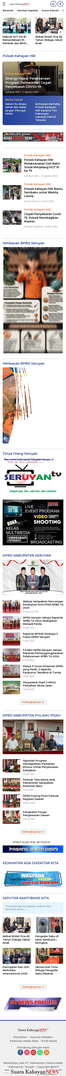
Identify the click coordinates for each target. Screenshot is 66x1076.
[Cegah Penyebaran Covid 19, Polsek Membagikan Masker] (12, 217)
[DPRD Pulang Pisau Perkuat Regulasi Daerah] (11, 801)
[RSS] (46, 1053)
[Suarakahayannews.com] (19, 4)
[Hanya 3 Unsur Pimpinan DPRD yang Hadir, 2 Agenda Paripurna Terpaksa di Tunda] (11, 671)
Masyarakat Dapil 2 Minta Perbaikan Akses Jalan (39, 684)
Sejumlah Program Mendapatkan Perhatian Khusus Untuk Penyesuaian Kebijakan (40, 765)
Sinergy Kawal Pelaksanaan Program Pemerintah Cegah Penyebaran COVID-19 (28, 83)
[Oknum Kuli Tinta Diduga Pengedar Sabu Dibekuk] (49, 956)
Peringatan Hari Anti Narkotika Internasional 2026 (16, 970)
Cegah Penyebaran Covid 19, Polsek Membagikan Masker (42, 217)
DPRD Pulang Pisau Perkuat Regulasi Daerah (41, 797)
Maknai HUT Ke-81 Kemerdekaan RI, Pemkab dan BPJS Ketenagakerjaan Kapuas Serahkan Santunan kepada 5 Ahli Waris (15, 40)
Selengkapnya (32, 702)
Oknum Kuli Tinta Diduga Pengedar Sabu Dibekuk (46, 970)
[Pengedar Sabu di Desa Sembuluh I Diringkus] (49, 925)
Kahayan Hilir (12, 91)
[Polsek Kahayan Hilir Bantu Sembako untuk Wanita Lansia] (12, 192)
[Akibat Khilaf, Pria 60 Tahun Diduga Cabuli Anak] (49, 25)
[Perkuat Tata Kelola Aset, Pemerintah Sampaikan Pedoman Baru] (11, 784)
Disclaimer (20, 1037)
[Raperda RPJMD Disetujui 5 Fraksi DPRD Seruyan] (11, 639)
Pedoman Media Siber (24, 1041)
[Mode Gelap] (53, 4)
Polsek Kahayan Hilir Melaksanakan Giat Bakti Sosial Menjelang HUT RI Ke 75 (42, 165)
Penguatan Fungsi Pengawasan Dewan (36, 813)
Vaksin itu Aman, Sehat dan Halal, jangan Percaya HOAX (16, 108)
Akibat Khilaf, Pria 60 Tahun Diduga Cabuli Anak (48, 40)
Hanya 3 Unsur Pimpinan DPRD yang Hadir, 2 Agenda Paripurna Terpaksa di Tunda (43, 669)
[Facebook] (20, 1053)
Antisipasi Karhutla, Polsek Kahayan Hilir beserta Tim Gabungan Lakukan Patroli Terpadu (47, 112)
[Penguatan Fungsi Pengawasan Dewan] (11, 817)
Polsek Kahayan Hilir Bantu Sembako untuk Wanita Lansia (43, 192)
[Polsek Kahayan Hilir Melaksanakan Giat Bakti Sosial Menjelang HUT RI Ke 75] (12, 165)
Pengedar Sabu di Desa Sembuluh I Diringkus (46, 939)
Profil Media (49, 1041)
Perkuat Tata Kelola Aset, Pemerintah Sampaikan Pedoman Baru (39, 783)
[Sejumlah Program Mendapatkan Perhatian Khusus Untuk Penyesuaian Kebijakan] (11, 765)
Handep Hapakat (33, 226)
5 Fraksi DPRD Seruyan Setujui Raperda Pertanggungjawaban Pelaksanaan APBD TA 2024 (43, 653)
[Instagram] (27, 1053)
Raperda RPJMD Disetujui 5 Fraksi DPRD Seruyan (40, 635)
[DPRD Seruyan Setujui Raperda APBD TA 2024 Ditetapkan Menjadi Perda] (11, 622)
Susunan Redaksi (41, 1037)
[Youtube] (33, 1053)
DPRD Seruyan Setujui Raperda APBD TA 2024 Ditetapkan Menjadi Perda (43, 621)
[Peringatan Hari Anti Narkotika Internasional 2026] (17, 956)
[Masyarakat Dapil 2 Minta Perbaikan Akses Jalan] (11, 687)
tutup (6, 1070)
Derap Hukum (31, 201)
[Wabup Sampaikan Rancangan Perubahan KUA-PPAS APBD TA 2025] (11, 606)
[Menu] (5, 4)
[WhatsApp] (40, 1053)
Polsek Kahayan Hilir (18, 73)
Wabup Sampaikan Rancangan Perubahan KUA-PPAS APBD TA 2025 (43, 604)
